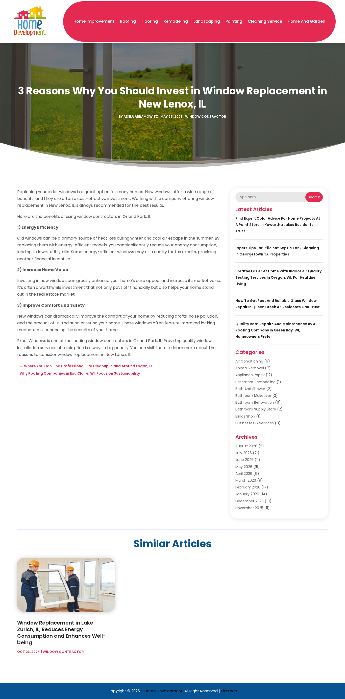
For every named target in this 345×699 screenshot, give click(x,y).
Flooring (149, 21)
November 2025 (249, 507)
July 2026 (243, 452)
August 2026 (246, 446)
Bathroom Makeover (253, 395)
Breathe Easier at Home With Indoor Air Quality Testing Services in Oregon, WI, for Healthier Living (278, 277)
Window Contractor (205, 116)
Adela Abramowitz (141, 116)
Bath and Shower (250, 388)
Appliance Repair (250, 374)
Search (314, 197)
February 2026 (247, 487)
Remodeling (175, 21)
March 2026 (245, 480)
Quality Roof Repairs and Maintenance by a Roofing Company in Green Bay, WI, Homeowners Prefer (275, 330)
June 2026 (244, 459)
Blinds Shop (245, 416)
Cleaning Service (265, 21)
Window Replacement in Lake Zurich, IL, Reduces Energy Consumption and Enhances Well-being (61, 632)
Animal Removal (249, 368)
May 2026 (243, 466)
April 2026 (243, 473)
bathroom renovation (254, 402)
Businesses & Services (254, 423)
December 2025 (249, 501)
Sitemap (229, 690)
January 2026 (247, 494)
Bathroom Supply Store (255, 409)
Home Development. (163, 690)
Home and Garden (306, 21)
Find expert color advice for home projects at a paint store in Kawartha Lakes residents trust (277, 225)
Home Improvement (93, 21)
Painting (234, 21)
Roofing (128, 21)
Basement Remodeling (255, 381)
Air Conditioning (249, 361)
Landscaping (206, 21)
